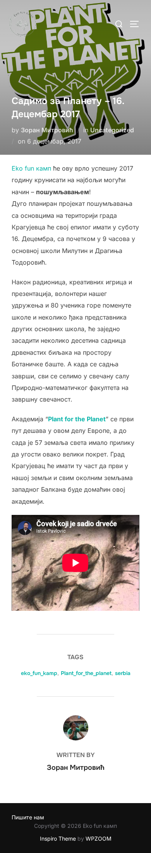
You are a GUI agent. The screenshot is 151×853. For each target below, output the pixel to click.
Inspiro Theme (58, 838)
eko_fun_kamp (39, 673)
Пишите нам (28, 817)
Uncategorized (112, 130)
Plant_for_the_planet (86, 673)
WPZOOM (99, 838)
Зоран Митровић (47, 130)
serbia (122, 673)
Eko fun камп (31, 168)
